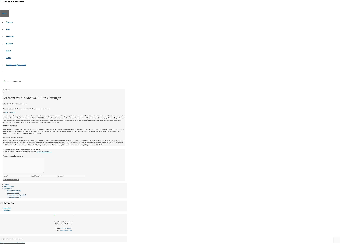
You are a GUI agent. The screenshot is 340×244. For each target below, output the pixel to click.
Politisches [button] (10, 36)
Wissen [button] (8, 51)
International (7, 208)
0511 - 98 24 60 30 (66, 228)
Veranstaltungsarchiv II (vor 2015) (16, 195)
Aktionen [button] (9, 43)
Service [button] (8, 58)
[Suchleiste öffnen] (2, 6)
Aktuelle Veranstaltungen (14, 190)
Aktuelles (6, 184)
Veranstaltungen (8, 188)
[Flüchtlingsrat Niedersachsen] (12, 1)
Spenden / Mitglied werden (16, 65)
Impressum (5, 239)
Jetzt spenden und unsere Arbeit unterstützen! (12, 243)
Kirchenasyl (7, 210)
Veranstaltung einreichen (14, 197)
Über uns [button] (9, 22)
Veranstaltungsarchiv (13, 193)
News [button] (8, 29)
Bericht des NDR (10, 112)
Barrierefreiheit (19, 239)
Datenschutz (11, 239)
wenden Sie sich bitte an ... (44, 151)
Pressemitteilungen (9, 186)
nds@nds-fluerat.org (66, 230)
